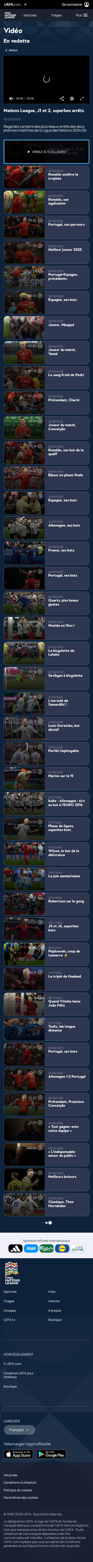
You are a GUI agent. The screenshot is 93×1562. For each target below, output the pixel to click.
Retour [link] (13, 50)
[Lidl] (62, 1248)
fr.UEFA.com (12, 1364)
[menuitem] (33, 15)
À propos (54, 1310)
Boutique (54, 1319)
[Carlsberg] (46, 1248)
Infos (51, 1291)
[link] (30, 15)
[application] (46, 80)
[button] (80, 15)
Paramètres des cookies (21, 1497)
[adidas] (15, 1248)
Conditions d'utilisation (20, 1482)
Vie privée (10, 1475)
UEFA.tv (9, 1319)
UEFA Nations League (10, 15)
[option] (46, 152)
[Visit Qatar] (77, 1248)
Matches (10, 1291)
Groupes (10, 1310)
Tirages (9, 1301)
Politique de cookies (18, 1490)
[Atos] (31, 1248)
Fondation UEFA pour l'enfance (19, 1375)
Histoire (54, 1301)
